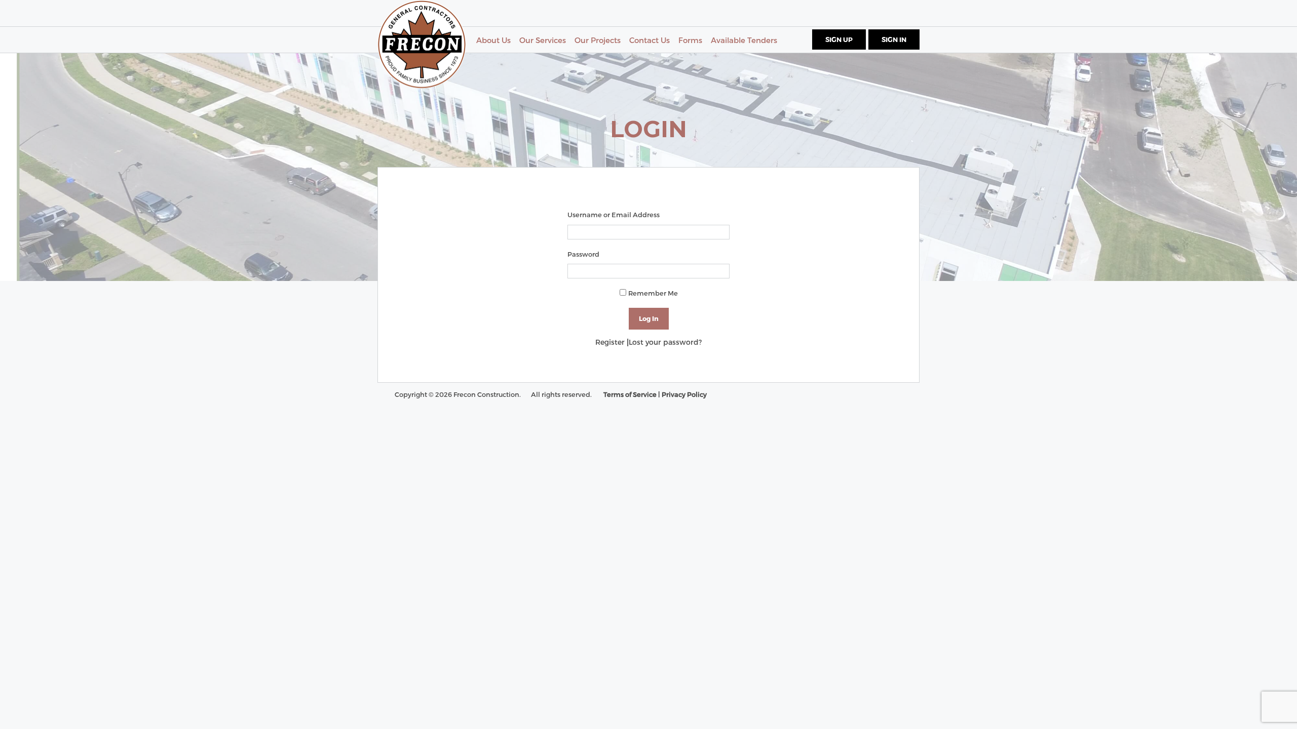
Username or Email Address (613, 215)
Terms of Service (630, 394)
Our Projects (598, 40)
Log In (649, 318)
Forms (690, 40)
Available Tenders (744, 40)
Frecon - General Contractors (421, 44)
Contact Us (649, 40)
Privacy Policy (684, 394)
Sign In (894, 39)
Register (610, 342)
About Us (493, 40)
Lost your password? (665, 342)
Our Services (542, 40)
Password (583, 254)
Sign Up (839, 39)
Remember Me (653, 293)
